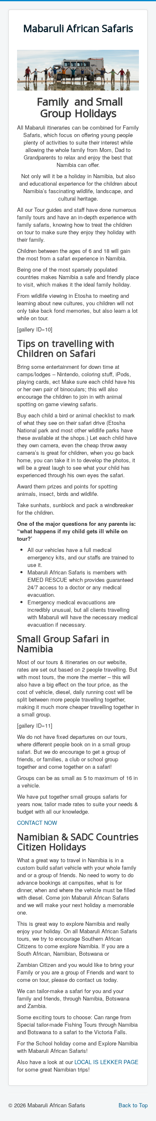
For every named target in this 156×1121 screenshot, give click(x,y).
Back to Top (133, 1105)
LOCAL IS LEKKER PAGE (106, 1062)
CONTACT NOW (37, 823)
